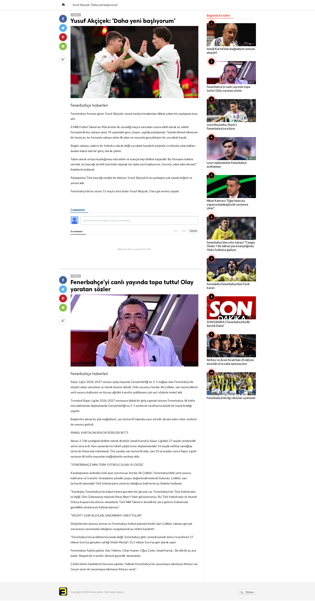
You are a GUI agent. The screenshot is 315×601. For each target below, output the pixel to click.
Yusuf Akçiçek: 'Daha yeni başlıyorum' (123, 20)
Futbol (76, 14)
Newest (193, 231)
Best (176, 231)
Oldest (184, 231)
